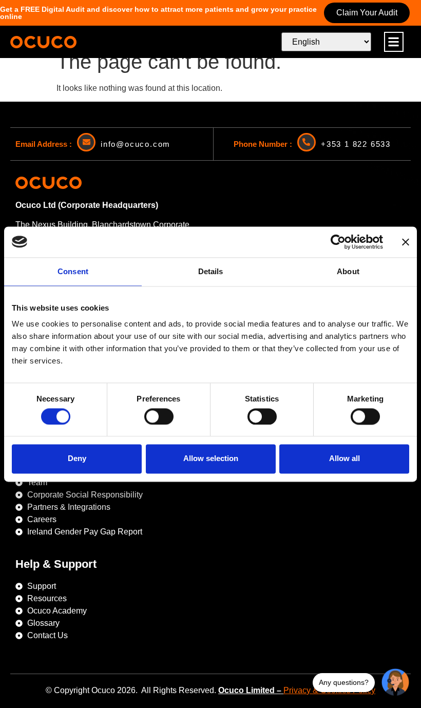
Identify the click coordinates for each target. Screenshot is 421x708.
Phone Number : (263, 144)
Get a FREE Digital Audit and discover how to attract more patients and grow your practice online (158, 13)
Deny (77, 458)
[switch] (159, 416)
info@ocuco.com (135, 144)
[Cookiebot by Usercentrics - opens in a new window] (338, 242)
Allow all (344, 458)
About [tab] (348, 271)
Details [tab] (210, 271)
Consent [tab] (73, 271)
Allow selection (210, 458)
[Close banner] (405, 241)
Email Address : (43, 144)
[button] (394, 42)
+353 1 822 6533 (356, 144)
